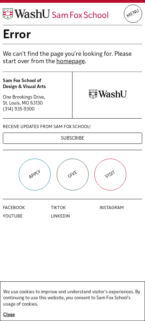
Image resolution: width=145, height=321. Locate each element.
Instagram (119, 208)
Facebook (21, 208)
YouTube (20, 216)
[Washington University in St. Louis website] (108, 97)
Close (9, 315)
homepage (70, 62)
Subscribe (72, 138)
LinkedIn (68, 216)
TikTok (66, 208)
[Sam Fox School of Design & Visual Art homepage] (55, 14)
